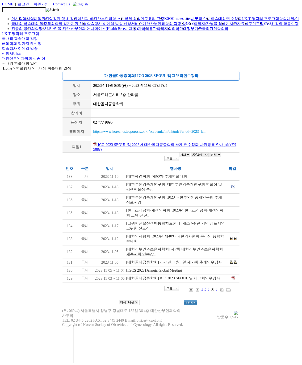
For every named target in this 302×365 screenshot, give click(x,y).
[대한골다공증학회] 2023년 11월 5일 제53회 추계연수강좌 (174, 262)
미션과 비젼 (87, 19)
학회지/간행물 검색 (210, 24)
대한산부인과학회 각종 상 (164, 24)
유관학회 (156, 29)
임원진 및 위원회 (63, 19)
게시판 (231, 24)
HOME (7, 4)
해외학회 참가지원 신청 (67, 24)
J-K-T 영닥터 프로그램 (260, 19)
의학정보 (38, 29)
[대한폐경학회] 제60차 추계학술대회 (156, 176)
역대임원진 (39, 19)
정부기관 (194, 29)
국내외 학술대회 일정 (29, 24)
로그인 (23, 4)
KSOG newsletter (177, 19)
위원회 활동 (281, 24)
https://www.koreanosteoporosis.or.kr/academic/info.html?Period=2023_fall (149, 131)
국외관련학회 (213, 29)
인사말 (17, 19)
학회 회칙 (133, 19)
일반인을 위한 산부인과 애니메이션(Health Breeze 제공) (92, 29)
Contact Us (61, 4)
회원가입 (41, 4)
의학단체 (179, 29)
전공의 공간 (21, 29)
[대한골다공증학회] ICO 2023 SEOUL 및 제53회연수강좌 (173, 278)
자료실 (242, 24)
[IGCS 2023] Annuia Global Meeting (154, 270)
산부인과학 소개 (111, 19)
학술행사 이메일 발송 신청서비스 (115, 24)
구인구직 (256, 24)
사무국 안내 (201, 19)
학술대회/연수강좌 (226, 19)
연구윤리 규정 (152, 19)
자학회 (143, 29)
